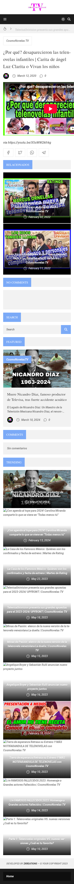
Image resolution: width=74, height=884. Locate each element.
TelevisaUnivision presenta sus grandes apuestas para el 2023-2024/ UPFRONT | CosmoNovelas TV (43, 28)
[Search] (69, 19)
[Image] (37, 368)
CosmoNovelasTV (17, 359)
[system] (63, 19)
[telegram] (44, 152)
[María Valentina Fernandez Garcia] (6, 76)
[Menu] (5, 19)
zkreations (30, 863)
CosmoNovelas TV (17, 40)
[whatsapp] (32, 152)
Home (10, 876)
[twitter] (20, 152)
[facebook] (8, 152)
